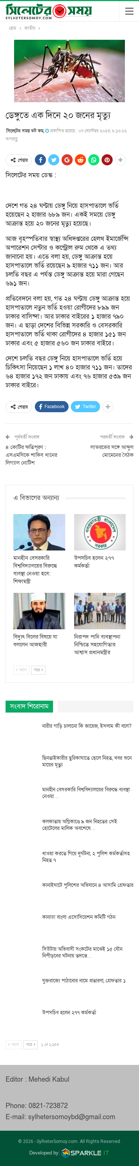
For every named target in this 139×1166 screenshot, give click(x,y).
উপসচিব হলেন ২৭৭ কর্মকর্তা (69, 1012)
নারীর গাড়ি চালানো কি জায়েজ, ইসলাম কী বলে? (87, 726)
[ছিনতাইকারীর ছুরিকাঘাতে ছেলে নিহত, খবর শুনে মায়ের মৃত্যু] (21, 767)
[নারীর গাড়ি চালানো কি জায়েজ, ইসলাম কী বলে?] (21, 735)
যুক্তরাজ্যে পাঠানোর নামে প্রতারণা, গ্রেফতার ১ (84, 980)
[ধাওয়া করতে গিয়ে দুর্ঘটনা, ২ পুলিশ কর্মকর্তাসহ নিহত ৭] (21, 862)
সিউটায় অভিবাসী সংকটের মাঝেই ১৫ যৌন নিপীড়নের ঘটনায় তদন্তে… (82, 952)
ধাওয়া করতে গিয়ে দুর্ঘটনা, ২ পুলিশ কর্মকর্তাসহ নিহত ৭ (86, 857)
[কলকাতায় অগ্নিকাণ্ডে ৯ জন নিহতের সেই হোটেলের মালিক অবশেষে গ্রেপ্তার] (21, 830)
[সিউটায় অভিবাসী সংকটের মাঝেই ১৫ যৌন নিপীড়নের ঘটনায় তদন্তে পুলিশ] (21, 958)
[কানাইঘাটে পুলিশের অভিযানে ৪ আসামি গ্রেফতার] (21, 894)
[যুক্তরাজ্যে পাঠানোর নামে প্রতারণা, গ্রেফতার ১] (21, 989)
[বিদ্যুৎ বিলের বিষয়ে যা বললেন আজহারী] (39, 611)
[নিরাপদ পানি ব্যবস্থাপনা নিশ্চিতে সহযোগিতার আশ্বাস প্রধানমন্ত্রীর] (100, 611)
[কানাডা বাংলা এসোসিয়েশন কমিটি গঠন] (21, 926)
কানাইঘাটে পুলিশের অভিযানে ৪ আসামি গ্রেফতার (87, 885)
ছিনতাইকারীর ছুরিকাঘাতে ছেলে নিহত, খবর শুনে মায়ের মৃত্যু (87, 761)
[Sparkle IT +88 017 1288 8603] (86, 1153)
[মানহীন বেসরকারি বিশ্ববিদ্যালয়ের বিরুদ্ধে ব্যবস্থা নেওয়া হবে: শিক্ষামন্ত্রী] (39, 532)
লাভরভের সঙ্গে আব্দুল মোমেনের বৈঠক (111, 451)
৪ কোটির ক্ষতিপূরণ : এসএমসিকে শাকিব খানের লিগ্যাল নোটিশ (31, 454)
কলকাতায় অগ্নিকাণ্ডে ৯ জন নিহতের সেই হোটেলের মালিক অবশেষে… (79, 825)
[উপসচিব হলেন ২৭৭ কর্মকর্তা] (100, 532)
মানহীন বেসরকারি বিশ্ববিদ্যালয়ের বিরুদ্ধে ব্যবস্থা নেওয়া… (86, 793)
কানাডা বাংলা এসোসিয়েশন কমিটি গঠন (78, 917)
